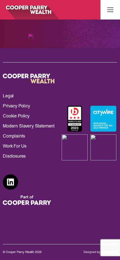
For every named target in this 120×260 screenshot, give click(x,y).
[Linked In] (10, 182)
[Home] (29, 10)
